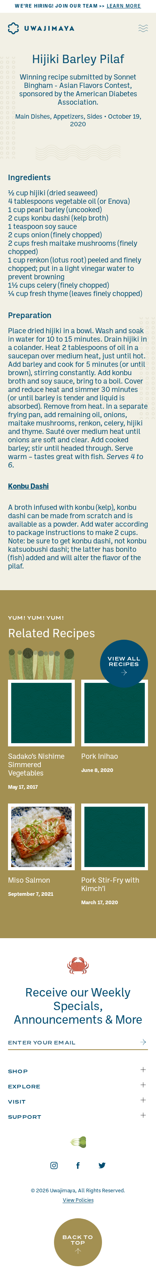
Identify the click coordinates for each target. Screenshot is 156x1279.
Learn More (124, 6)
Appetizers (68, 117)
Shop (18, 1072)
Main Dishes (32, 117)
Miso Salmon (29, 881)
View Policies (78, 1200)
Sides (94, 117)
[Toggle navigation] (143, 28)
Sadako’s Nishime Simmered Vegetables (36, 765)
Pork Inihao (99, 757)
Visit (17, 1102)
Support (25, 1117)
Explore (24, 1087)
